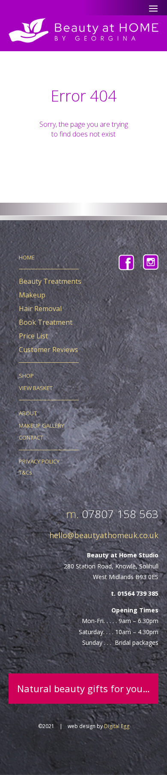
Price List (33, 336)
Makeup (32, 295)
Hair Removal (40, 308)
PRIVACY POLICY (39, 461)
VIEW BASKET (36, 388)
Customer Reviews (48, 349)
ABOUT (28, 413)
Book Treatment (45, 322)
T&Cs (25, 472)
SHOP (26, 375)
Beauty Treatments (50, 281)
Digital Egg (116, 726)
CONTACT (31, 437)
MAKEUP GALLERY (41, 425)
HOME (27, 257)
